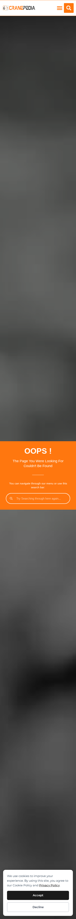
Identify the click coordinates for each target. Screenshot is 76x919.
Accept (38, 895)
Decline (38, 907)
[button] (59, 8)
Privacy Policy (49, 885)
